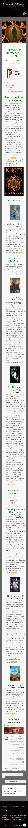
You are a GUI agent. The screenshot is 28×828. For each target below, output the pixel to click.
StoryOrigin (21, 252)
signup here (21, 755)
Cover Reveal (13, 768)
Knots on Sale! (12, 85)
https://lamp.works (20, 738)
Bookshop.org (13, 362)
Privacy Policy (6, 811)
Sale (21, 768)
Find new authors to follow (15, 91)
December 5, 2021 (16, 61)
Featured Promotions (13, 93)
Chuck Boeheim (15, 63)
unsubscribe (21, 747)
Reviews (10, 89)
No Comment (22, 770)
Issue (14, 46)
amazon (13, 158)
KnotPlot (13, 113)
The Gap (21, 825)
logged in (16, 791)
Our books (10, 87)
